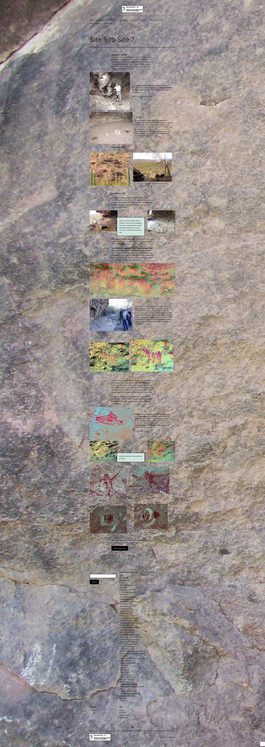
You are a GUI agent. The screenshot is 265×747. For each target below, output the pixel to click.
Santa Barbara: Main (126, 604)
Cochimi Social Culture (126, 632)
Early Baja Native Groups (127, 630)
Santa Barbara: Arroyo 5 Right (129, 620)
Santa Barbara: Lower (126, 599)
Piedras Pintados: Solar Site (128, 691)
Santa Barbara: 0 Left (126, 606)
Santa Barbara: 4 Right (127, 615)
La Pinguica (123, 587)
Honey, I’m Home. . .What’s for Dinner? (131, 651)
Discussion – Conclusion (127, 679)
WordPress (172, 737)
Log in (121, 710)
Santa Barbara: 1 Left (126, 608)
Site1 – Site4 (123, 667)
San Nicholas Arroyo (126, 585)
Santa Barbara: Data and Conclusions (131, 623)
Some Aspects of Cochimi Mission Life (131, 637)
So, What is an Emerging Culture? (130, 634)
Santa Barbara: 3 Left (126, 613)
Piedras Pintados (95, 23)
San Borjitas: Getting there (128, 589)
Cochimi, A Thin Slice (139, 20)
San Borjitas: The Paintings (129, 592)
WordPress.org (123, 717)
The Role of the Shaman (127, 646)
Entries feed (122, 712)
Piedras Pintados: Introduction (129, 684)
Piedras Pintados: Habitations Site (130, 693)
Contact (122, 700)
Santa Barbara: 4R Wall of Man (130, 618)
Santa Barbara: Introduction (128, 597)
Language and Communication (129, 641)
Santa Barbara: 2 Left (126, 611)
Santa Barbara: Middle (126, 601)
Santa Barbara (123, 20)
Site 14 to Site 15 (125, 677)
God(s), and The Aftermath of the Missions (132, 658)
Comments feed (124, 715)
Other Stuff (108, 23)
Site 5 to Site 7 (124, 670)
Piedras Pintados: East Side (128, 696)
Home (92, 20)
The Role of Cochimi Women (128, 644)
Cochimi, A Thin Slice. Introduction (130, 627)
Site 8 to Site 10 (124, 672)
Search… (92, 572)
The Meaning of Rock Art (127, 648)
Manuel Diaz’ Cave (120, 548)
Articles (112, 20)
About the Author (125, 580)
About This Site (100, 20)
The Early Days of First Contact (129, 639)
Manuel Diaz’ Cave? (157, 20)
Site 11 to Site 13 (125, 674)
